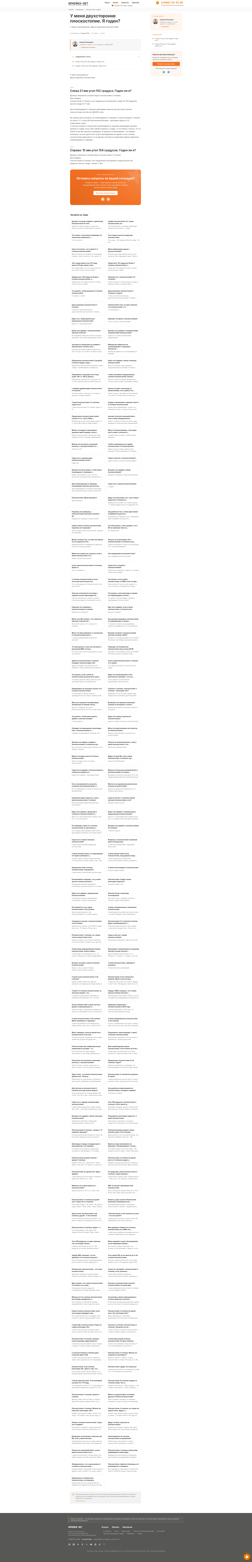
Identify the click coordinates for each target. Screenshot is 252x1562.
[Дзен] (78, 1544)
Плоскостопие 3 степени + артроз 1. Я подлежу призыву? (87, 1131)
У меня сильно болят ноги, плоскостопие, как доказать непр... (122, 855)
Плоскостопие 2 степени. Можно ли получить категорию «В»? (86, 1409)
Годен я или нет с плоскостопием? (122, 458)
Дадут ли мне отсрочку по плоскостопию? (118, 1423)
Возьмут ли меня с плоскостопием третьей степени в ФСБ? (122, 634)
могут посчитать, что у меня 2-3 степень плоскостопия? (85, 250)
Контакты (125, 3)
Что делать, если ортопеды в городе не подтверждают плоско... (122, 594)
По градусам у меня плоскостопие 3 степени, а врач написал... (122, 1173)
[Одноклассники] (82, 1544)
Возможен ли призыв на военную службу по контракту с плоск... (121, 704)
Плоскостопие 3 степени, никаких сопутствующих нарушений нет (85, 1340)
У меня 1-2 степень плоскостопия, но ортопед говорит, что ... (86, 992)
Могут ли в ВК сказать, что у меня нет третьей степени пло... (87, 620)
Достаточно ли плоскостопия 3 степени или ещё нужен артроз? (85, 1089)
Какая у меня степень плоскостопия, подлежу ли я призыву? (86, 527)
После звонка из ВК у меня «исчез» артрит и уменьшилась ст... (86, 1006)
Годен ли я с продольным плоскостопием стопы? (82, 459)
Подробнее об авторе (88, 47)
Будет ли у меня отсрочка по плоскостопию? (119, 717)
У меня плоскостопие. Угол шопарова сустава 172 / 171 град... (87, 1382)
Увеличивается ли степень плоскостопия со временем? (119, 1437)
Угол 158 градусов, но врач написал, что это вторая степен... (86, 1242)
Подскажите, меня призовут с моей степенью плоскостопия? (122, 1033)
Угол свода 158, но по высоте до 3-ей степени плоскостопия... (123, 1256)
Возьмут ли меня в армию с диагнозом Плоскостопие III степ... (87, 222)
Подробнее (165, 26)
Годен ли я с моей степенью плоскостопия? (83, 841)
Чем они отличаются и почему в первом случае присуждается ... (85, 594)
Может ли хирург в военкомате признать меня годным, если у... (85, 431)
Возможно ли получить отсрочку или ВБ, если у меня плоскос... (87, 1437)
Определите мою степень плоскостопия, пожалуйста (83, 868)
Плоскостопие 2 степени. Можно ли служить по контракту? (122, 1354)
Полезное (135, 3)
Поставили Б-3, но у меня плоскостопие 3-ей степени (83, 908)
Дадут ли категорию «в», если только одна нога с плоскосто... (123, 499)
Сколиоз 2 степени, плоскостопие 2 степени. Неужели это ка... (122, 1326)
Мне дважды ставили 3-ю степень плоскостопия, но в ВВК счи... (122, 1228)
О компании (107, 1531)
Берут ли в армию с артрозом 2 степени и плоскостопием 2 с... (84, 813)
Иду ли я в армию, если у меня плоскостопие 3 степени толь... (120, 608)
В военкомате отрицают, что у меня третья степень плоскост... (86, 880)
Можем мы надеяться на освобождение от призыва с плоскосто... (119, 347)
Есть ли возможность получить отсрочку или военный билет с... (85, 785)
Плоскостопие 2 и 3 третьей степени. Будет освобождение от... (123, 922)
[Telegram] (103, 199)
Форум (140, 1533)
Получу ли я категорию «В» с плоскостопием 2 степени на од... (121, 541)
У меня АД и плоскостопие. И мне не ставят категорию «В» (86, 1326)
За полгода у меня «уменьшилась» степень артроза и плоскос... (122, 1298)
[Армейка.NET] (75, 1527)
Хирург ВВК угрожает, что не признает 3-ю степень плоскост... (85, 1256)
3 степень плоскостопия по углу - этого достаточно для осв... (85, 580)
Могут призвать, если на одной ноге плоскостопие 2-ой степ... (86, 1033)
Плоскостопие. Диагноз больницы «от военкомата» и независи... (123, 1465)
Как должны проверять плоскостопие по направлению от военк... (123, 620)
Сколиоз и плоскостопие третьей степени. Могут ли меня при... (121, 1284)
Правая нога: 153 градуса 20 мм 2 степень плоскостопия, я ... (85, 278)
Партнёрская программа (158, 1551)
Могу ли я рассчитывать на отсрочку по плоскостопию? (122, 729)
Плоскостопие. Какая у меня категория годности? (119, 880)
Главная (70, 9)
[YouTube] (91, 1544)
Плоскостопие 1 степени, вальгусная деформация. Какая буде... (122, 1451)
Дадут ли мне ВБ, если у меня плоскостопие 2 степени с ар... (120, 757)
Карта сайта (146, 1551)
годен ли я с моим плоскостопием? (122, 484)
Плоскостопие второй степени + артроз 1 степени (85, 1159)
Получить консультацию (105, 193)
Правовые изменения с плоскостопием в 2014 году (119, 1006)
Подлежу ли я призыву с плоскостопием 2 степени (82, 608)
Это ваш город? (126, 6)
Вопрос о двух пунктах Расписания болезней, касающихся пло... (122, 1201)
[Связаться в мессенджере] (247, 1557)
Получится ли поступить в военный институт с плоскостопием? (86, 1061)
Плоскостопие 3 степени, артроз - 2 (86, 1227)
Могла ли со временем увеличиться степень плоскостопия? (122, 785)
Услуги (107, 3)
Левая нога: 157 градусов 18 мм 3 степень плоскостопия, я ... (121, 264)
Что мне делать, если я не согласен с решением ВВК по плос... (87, 648)
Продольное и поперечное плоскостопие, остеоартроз (83, 1479)
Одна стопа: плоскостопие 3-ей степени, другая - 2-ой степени (84, 1215)
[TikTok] (100, 1544)
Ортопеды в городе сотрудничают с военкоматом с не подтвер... (86, 1145)
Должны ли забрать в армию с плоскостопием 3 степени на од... (85, 743)
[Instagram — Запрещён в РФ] (104, 1544)
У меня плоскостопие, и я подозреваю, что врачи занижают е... (87, 855)
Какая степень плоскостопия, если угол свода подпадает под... (86, 1312)
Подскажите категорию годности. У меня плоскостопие (122, 1117)
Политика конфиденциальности (113, 1551)
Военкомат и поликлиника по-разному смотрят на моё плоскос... (123, 950)
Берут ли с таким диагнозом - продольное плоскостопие (83, 320)
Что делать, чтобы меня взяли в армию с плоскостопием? (84, 717)
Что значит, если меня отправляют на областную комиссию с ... (87, 236)
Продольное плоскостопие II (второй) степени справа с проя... (87, 362)
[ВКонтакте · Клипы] (95, 1544)
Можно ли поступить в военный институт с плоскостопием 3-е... (85, 445)
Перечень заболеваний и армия (113, 1533)
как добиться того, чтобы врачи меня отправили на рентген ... (123, 513)
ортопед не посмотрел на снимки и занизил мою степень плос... (86, 346)
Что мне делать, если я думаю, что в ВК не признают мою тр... (122, 527)
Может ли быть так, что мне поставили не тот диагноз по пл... (87, 541)
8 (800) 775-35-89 (172, 2)
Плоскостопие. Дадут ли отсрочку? (122, 1367)
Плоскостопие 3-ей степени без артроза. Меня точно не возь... (121, 978)
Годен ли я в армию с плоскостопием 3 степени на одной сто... (87, 771)
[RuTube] (87, 1544)
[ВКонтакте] (69, 1544)
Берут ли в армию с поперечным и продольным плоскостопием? (122, 813)
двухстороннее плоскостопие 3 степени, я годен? (120, 292)
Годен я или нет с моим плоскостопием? (117, 936)
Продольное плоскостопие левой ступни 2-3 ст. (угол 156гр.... (85, 417)
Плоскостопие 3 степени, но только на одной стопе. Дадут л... (123, 1409)
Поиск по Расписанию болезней (143, 1531)
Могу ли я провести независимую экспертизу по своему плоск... (85, 704)
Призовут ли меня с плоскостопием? (123, 319)
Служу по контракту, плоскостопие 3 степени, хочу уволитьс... (123, 1270)
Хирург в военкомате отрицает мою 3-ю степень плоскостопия (123, 403)
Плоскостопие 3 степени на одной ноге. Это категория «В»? (122, 1312)
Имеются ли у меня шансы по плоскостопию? (84, 1187)
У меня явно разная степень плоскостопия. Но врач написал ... (121, 1340)
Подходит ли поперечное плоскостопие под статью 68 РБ (120, 648)
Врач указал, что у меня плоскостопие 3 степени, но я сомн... (87, 1284)
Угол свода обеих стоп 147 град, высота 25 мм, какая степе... (84, 264)
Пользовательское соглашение (132, 1551)
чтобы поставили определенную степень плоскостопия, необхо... (121, 376)
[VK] (108, 199)
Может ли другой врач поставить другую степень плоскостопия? (121, 1395)
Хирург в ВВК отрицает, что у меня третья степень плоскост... (122, 992)
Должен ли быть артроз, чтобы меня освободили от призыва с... (86, 471)
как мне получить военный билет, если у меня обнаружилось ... (121, 417)
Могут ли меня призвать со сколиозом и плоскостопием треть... (87, 634)
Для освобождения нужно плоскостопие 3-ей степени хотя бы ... (123, 1047)
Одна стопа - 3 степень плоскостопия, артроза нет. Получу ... (87, 1075)
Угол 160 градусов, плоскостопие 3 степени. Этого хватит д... (122, 1103)
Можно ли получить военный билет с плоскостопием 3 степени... (123, 771)
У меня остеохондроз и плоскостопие (123, 867)
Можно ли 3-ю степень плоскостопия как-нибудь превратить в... (87, 1298)
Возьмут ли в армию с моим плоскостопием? (119, 471)
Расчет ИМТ (161, 1531)
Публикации (80, 9)
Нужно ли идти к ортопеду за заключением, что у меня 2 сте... (121, 389)
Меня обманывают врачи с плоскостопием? (118, 250)
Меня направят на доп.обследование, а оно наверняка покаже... (123, 1242)
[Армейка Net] (78, 4)
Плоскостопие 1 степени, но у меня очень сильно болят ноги (86, 936)
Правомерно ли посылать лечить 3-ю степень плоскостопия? (87, 690)
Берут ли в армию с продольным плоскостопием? (85, 894)
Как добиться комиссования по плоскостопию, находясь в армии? (122, 1089)
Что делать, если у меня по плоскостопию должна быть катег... (86, 676)
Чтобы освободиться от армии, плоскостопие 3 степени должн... (121, 445)
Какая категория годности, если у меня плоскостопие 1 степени (85, 799)
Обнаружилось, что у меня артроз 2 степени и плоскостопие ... (86, 1465)
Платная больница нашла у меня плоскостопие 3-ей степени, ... (121, 1131)
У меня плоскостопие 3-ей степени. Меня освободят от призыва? (86, 1020)
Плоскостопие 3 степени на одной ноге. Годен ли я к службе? (85, 1201)
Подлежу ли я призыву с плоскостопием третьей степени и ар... (86, 514)
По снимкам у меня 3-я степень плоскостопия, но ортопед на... (84, 827)
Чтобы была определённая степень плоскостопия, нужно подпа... (86, 950)
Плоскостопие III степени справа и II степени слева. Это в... (122, 1382)
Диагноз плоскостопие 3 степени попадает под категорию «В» (85, 662)
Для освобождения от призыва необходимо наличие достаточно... (86, 485)
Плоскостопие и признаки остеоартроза (118, 894)
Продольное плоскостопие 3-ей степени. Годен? (121, 1061)
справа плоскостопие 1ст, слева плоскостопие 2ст (120, 222)
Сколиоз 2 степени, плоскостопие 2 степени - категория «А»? (122, 690)
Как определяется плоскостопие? (121, 553)
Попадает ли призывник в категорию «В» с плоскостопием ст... (86, 729)
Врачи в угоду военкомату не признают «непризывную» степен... (122, 1145)
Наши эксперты (80, 1501)
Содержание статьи (83, 57)
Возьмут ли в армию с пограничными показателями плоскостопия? (123, 332)
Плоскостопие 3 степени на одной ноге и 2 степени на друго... (122, 1159)
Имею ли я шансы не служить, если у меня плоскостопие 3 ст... (87, 555)
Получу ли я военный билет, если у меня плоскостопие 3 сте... (122, 743)
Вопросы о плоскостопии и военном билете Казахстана (122, 841)
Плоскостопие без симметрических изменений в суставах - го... (86, 1047)
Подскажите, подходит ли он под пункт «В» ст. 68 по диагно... (85, 376)
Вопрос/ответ (126, 1531)
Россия (117, 5)
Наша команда (99, 1551)
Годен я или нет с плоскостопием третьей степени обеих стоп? (121, 799)
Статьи (116, 1531)
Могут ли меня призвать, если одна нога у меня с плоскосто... (122, 431)
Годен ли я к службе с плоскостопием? (117, 566)
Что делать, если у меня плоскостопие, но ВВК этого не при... (123, 580)
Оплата (115, 3)
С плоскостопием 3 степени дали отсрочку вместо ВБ (85, 1354)
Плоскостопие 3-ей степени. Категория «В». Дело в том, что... (85, 1368)
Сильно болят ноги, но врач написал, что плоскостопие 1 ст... (123, 306)
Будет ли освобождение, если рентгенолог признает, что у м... (121, 676)
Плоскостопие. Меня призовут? (84, 498)
